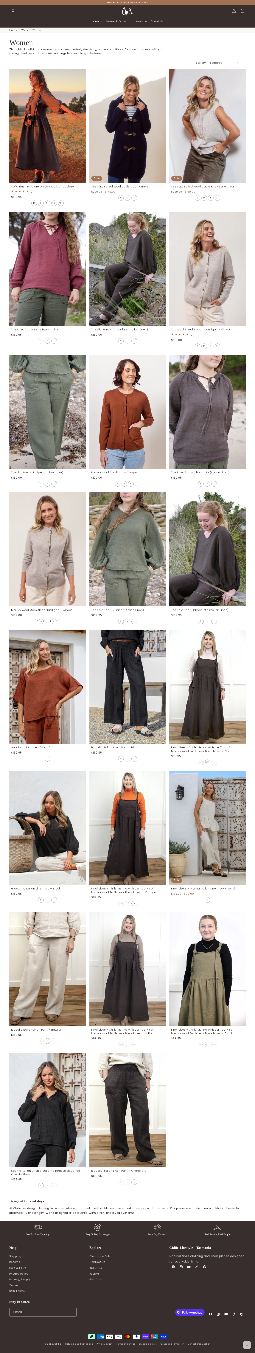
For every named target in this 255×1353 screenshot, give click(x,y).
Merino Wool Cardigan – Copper (114, 472)
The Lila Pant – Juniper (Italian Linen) (37, 472)
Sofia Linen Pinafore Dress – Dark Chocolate (42, 186)
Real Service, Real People (217, 1234)
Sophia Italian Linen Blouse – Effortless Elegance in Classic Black (47, 1172)
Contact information (172, 1343)
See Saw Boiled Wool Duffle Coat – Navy (119, 186)
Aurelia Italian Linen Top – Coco (33, 747)
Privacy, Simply (19, 1279)
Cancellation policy (199, 1343)
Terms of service (126, 1343)
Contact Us (97, 1262)
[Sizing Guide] (217, 1227)
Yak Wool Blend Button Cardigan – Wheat (200, 329)
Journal (94, 1274)
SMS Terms (17, 1291)
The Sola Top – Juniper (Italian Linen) (117, 610)
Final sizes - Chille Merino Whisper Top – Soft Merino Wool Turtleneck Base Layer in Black (203, 1031)
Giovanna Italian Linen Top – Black (35, 888)
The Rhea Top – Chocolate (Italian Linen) (200, 472)
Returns (14, 1262)
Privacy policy (105, 1343)
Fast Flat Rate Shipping (37, 1234)
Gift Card (95, 1279)
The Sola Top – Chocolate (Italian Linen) (199, 610)
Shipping (15, 1256)
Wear (24, 30)
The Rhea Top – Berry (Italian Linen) (36, 329)
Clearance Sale (100, 1256)
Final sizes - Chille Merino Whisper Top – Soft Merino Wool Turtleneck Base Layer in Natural (203, 749)
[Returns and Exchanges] (97, 1227)
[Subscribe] (72, 1312)
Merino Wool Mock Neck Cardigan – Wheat (41, 610)
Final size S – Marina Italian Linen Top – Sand (203, 888)
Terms (13, 1285)
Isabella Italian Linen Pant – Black (115, 747)
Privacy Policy (18, 1274)
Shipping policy (148, 1343)
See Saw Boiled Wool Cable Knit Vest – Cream (204, 186)
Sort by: (201, 63)
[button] (13, 11)
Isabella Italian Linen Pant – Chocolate (118, 1171)
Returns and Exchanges (79, 1343)
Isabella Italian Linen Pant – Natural (36, 1030)
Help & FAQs (17, 1268)
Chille (57, 1343)
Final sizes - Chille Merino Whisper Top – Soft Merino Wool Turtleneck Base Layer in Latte (123, 1031)
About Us (95, 1268)
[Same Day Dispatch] (157, 1227)
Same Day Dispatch (157, 1234)
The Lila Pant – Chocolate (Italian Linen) (119, 329)
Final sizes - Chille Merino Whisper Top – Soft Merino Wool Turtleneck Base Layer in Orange (123, 890)
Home (13, 30)
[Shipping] (37, 1227)
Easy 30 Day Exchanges (97, 1234)
